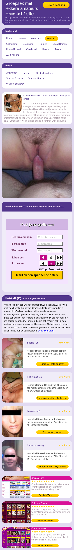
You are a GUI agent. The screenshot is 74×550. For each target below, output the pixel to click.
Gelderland (11, 44)
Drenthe (22, 38)
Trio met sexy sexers (53, 432)
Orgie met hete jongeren (52, 364)
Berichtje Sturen (46, 330)
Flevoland (36, 38)
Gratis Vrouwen (45, 545)
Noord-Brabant (59, 44)
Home (9, 38)
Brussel (27, 73)
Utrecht (46, 49)
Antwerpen (11, 72)
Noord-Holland (13, 49)
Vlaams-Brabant (14, 78)
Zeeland (59, 49)
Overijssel (31, 49)
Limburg (43, 44)
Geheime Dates (45, 520)
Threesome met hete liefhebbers (52, 398)
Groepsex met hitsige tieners (52, 466)
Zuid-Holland (12, 54)
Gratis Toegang (56, 4)
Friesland (51, 38)
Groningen (28, 44)
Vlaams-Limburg (36, 78)
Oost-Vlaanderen (44, 73)
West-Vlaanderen (15, 84)
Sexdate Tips (45, 495)
